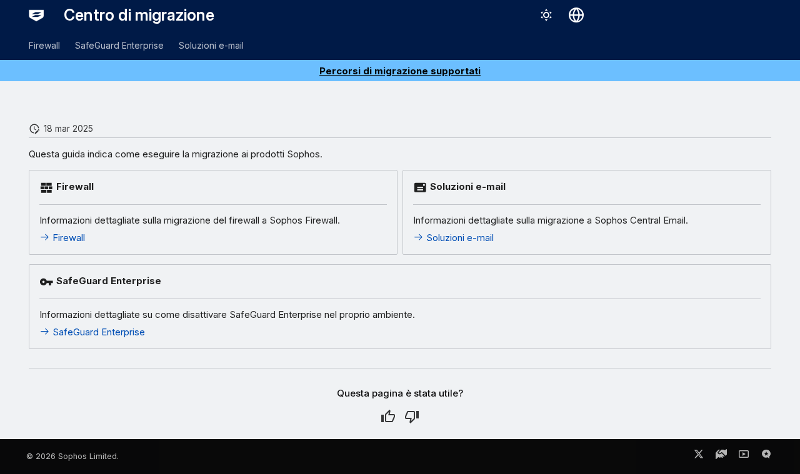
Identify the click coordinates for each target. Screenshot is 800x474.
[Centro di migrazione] (36, 14)
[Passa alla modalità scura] (546, 14)
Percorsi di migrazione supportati (400, 71)
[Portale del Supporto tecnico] (721, 457)
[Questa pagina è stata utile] (388, 416)
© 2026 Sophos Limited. (72, 456)
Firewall (44, 45)
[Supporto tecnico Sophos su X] (699, 457)
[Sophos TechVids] (744, 457)
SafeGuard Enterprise (119, 45)
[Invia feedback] (766, 457)
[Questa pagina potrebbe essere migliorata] (411, 416)
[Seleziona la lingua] (576, 14)
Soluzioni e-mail (211, 45)
